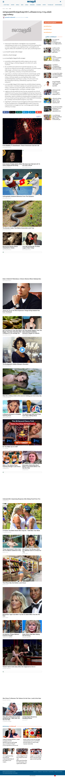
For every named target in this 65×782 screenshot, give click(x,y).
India (22, 4)
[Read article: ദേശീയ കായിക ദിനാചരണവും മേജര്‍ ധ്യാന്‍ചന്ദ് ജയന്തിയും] (47, 50)
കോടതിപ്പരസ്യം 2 (48, 29)
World (26, 4)
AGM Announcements (58, 771)
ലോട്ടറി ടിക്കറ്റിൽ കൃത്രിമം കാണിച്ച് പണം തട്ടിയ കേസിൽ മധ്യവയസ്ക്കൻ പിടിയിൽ (56, 85)
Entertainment (58, 4)
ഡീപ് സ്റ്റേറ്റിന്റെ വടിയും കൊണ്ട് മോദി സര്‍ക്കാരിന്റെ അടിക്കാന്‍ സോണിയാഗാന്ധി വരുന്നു (8, 759)
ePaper (12, 4)
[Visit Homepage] (31, 1)
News (7, 8)
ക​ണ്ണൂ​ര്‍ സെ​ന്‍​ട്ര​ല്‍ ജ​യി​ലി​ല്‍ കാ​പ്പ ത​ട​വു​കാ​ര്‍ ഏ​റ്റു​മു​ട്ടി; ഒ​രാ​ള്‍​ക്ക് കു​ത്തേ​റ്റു (36, 757)
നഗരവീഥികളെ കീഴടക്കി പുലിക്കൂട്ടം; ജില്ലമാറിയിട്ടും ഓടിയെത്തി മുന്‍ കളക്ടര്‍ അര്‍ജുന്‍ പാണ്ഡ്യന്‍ (57, 119)
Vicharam (38, 4)
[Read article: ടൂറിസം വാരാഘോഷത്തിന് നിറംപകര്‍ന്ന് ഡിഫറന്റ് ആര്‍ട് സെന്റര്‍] (47, 58)
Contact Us (40, 771)
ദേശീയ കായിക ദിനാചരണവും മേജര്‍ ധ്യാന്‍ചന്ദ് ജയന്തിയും (56, 50)
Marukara (32, 4)
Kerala (17, 4)
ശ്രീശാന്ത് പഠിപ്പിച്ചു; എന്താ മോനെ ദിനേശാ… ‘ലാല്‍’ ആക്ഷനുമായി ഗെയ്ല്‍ (56, 101)
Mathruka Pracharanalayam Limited (9, 771)
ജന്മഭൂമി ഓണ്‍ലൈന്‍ (10, 17)
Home (4, 8)
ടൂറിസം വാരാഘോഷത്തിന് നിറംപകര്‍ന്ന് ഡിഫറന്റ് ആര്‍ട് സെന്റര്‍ (56, 59)
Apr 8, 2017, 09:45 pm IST (20, 17)
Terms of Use (45, 771)
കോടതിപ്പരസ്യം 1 (48, 26)
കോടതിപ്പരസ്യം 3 (48, 32)
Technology (50, 4)
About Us (35, 771)
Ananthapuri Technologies (13, 773)
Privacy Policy (51, 771)
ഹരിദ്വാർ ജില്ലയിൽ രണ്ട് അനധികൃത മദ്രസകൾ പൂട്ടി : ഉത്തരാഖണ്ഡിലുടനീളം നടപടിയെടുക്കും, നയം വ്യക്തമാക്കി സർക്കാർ (21, 759)
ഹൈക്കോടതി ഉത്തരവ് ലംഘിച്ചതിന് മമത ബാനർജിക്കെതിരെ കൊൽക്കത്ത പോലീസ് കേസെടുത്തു (57, 44)
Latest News (6, 4)
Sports (44, 4)
